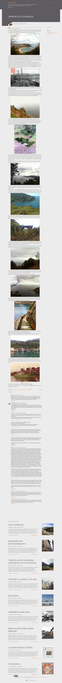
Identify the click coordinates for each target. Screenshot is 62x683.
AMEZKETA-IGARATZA (19, 612)
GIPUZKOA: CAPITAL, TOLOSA (22, 579)
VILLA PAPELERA (16, 524)
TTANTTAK (12, 3)
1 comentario (15, 554)
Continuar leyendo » (34, 535)
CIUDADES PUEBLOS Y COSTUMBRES (52, 32)
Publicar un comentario (17, 589)
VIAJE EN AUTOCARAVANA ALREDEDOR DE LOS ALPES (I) (22, 561)
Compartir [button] (49, 27)
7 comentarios (15, 641)
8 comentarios (15, 535)
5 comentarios (15, 573)
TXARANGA (14, 664)
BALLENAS (13, 595)
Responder (13, 400)
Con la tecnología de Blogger (31, 680)
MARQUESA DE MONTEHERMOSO (17, 542)
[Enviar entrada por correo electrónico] (30, 389)
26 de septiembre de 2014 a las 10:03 (19, 447)
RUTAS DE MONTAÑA (50, 33)
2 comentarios (15, 674)
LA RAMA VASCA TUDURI (20, 647)
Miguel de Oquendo (35, 58)
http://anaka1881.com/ (26, 382)
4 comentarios (15, 622)
